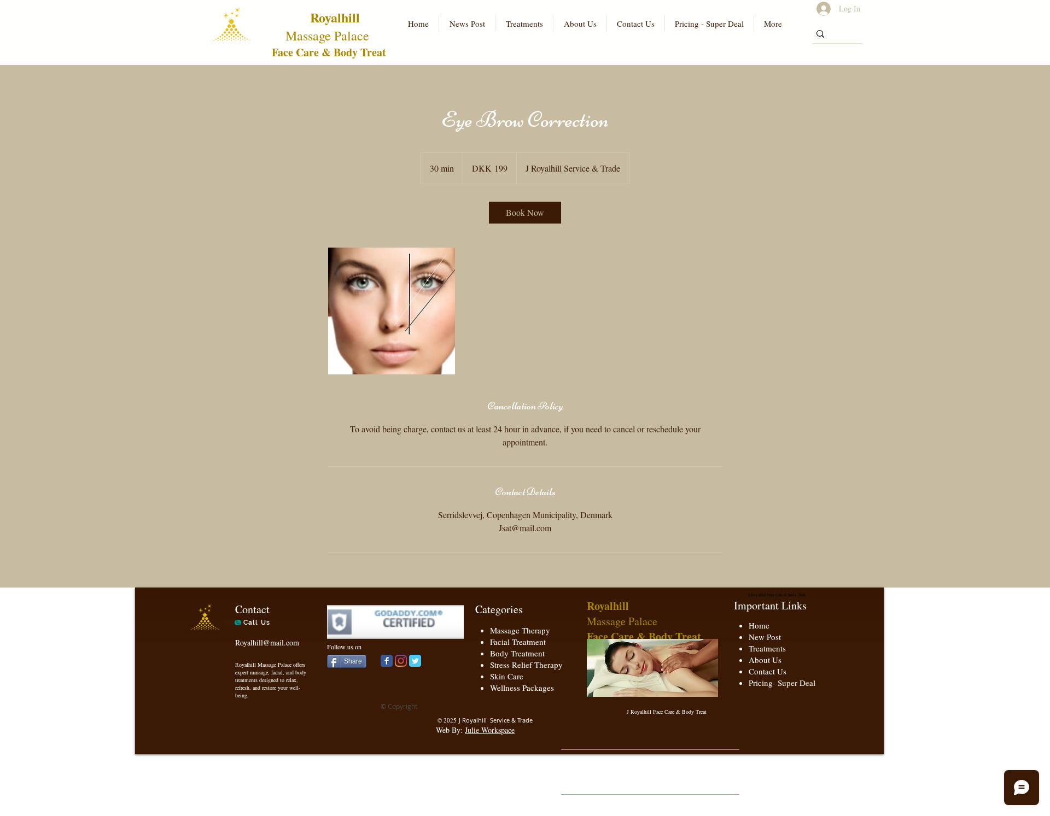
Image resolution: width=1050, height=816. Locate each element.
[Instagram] (401, 661)
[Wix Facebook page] (387, 661)
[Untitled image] (391, 311)
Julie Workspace (490, 730)
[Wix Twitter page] (415, 661)
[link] (525, 213)
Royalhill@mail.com (267, 642)
